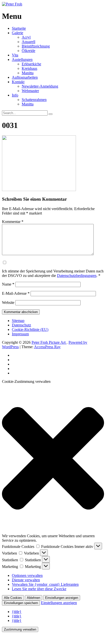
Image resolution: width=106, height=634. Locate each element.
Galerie (17, 33)
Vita (15, 55)
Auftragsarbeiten (25, 77)
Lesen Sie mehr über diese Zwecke (39, 589)
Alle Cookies (13, 598)
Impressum (20, 334)
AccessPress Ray (47, 347)
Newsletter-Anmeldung (40, 86)
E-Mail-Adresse (16, 293)
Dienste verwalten (26, 580)
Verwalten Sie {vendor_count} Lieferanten (45, 584)
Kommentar (12, 221)
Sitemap (18, 320)
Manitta (28, 73)
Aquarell (28, 42)
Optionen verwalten (27, 575)
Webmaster (30, 91)
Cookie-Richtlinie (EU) (30, 329)
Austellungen (22, 59)
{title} (16, 612)
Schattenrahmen (34, 100)
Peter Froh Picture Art (49, 342)
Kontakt (18, 82)
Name (8, 284)
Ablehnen (33, 598)
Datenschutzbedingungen (76, 275)
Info (15, 95)
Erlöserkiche (31, 64)
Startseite (19, 28)
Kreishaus (29, 68)
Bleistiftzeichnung (36, 46)
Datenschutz (21, 325)
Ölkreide (28, 51)
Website (8, 302)
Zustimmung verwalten (20, 629)
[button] (53, 459)
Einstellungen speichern (21, 603)
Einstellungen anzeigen (61, 598)
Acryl (26, 37)
